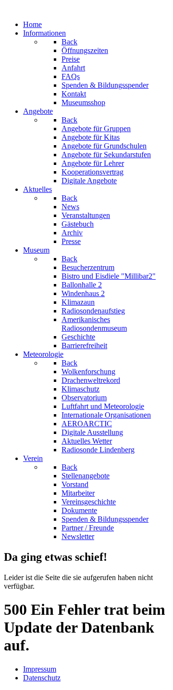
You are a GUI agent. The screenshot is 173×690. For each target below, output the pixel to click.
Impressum (39, 669)
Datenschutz (42, 678)
